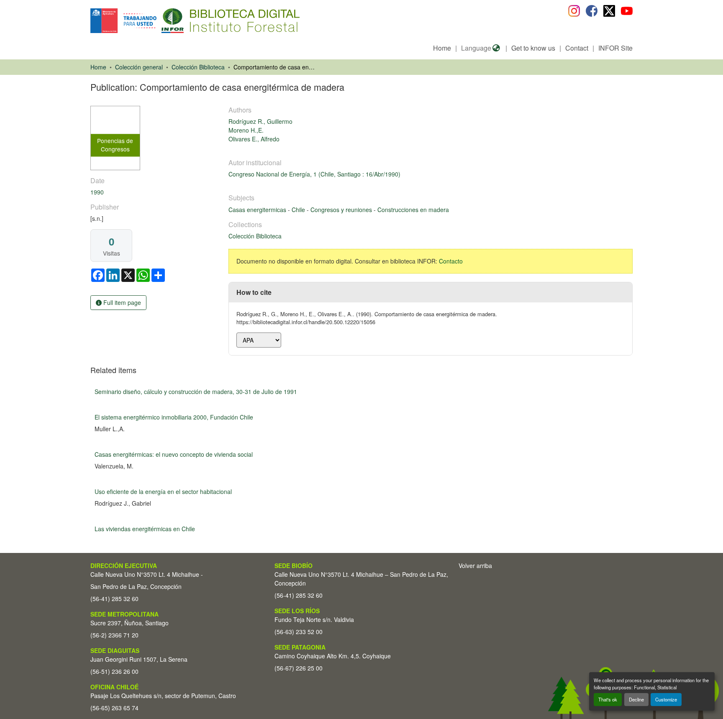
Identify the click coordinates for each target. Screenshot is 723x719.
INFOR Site (615, 48)
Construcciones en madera (413, 209)
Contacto (451, 261)
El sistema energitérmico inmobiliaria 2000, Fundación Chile (174, 417)
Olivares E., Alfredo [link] (253, 139)
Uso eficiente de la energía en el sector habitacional (163, 491)
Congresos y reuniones (342, 209)
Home (442, 48)
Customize (666, 699)
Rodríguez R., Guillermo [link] (260, 121)
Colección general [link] (139, 67)
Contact (576, 48)
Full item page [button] (121, 302)
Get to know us (533, 48)
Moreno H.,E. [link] (246, 130)
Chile (299, 209)
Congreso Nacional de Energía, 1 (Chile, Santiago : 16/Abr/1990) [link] (314, 174)
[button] (158, 20)
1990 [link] (97, 192)
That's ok (607, 699)
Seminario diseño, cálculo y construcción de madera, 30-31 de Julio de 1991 (196, 391)
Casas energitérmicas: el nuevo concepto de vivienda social (174, 454)
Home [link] (98, 67)
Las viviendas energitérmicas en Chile (145, 529)
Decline (636, 699)
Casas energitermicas (258, 209)
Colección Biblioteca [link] (198, 67)
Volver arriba (475, 565)
